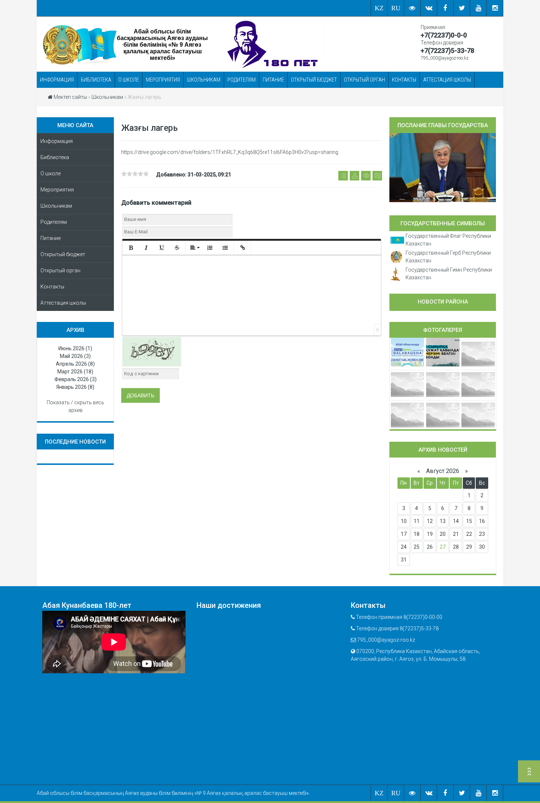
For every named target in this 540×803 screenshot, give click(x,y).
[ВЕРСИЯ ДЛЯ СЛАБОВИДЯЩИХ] (412, 8)
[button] (131, 248)
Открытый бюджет (314, 79)
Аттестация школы (447, 79)
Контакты (404, 79)
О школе (128, 79)
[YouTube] (478, 8)
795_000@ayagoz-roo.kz (444, 58)
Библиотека (96, 79)
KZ (379, 8)
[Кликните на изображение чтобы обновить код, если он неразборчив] (151, 351)
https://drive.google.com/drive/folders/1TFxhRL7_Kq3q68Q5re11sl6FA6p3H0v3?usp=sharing (229, 152)
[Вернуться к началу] (529, 772)
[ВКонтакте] (429, 8)
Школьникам (203, 79)
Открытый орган (364, 79)
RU (395, 8)
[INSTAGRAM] (495, 8)
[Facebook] (445, 8)
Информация (57, 79)
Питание (273, 79)
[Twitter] (462, 8)
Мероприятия (163, 79)
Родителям (241, 79)
